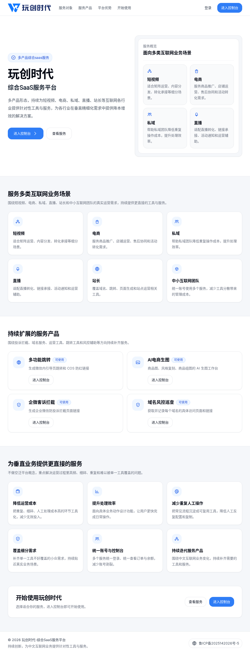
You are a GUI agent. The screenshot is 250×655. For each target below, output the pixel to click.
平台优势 (105, 8)
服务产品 (85, 8)
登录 (208, 8)
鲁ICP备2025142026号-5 (219, 643)
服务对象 (66, 8)
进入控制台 (22, 133)
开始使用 (124, 8)
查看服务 (59, 133)
